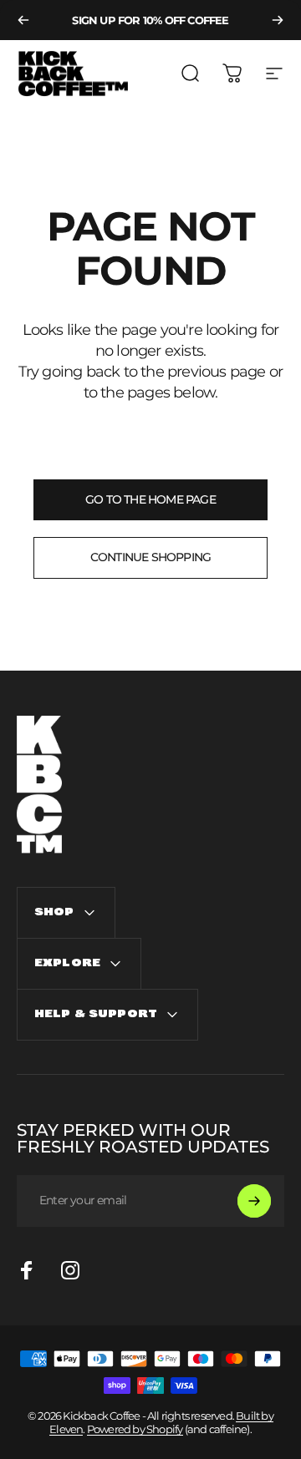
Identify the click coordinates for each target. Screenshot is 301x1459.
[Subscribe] (254, 1201)
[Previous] (23, 20)
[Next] (277, 20)
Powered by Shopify (135, 1429)
